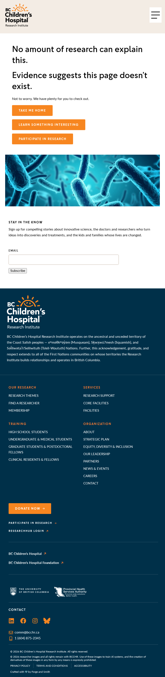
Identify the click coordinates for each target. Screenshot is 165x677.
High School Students (28, 432)
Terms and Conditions (52, 666)
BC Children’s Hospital (25, 553)
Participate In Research (42, 139)
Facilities (91, 410)
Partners (91, 461)
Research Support (99, 395)
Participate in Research (30, 523)
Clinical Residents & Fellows (34, 459)
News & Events (96, 468)
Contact (90, 483)
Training (17, 424)
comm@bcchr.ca (27, 632)
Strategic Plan (96, 439)
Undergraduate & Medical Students (40, 439)
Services (92, 387)
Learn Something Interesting (49, 125)
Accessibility (83, 666)
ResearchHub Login (26, 531)
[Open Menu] (155, 15)
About (89, 432)
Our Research (22, 387)
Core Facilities (95, 403)
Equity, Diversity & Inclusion (108, 446)
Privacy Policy (20, 666)
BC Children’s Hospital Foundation (34, 562)
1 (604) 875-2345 (28, 638)
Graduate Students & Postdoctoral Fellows (40, 449)
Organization (97, 424)
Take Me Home (32, 110)
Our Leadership (96, 453)
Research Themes (23, 395)
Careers (90, 475)
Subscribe (17, 270)
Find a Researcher (24, 403)
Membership (19, 410)
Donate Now (27, 508)
